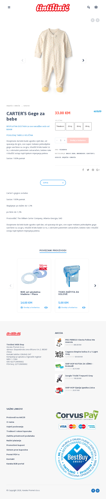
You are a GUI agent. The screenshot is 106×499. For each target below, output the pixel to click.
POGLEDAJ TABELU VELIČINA (19, 135)
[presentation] (22, 60)
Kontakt (10, 459)
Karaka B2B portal (15, 464)
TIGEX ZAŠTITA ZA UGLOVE (68, 293)
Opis (45, 183)
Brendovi (81, 153)
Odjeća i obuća (13, 106)
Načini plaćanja (13, 440)
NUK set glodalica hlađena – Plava (30, 293)
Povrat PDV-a (12, 454)
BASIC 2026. (71, 153)
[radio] (60, 126)
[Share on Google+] (97, 170)
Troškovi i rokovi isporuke (19, 431)
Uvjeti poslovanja (14, 427)
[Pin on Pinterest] (92, 170)
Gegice (27, 106)
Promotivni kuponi (15, 445)
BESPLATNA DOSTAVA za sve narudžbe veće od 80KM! (27, 128)
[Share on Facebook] (82, 170)
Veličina (58, 120)
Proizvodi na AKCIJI (15, 417)
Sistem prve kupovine (17, 450)
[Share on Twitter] (87, 170)
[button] (32, 307)
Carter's (90, 153)
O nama (10, 422)
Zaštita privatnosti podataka (20, 436)
